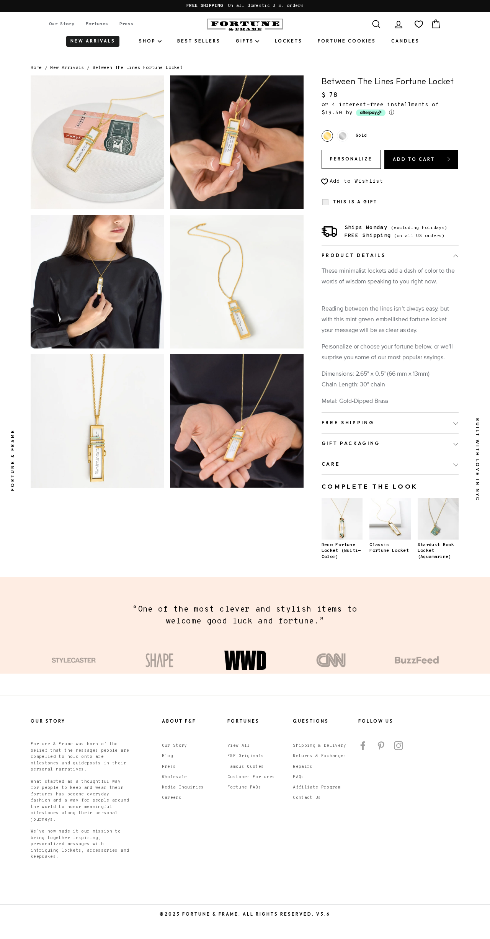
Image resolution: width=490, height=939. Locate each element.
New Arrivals (67, 68)
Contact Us (307, 797)
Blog (167, 756)
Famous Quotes (245, 766)
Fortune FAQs (244, 787)
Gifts (245, 41)
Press (126, 24)
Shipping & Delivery (319, 745)
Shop (147, 41)
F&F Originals (245, 756)
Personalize (351, 159)
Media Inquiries (183, 787)
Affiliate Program (317, 787)
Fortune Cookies (347, 41)
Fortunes (97, 24)
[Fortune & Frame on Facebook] (363, 745)
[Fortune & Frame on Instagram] (398, 745)
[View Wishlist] (419, 24)
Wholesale (174, 777)
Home (36, 68)
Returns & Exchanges (319, 756)
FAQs (298, 777)
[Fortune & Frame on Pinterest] (380, 745)
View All (238, 745)
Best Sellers (198, 41)
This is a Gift (355, 202)
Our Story (61, 24)
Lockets (288, 41)
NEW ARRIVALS (92, 41)
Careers (171, 797)
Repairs (302, 766)
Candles (405, 41)
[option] (245, 6)
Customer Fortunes (251, 777)
